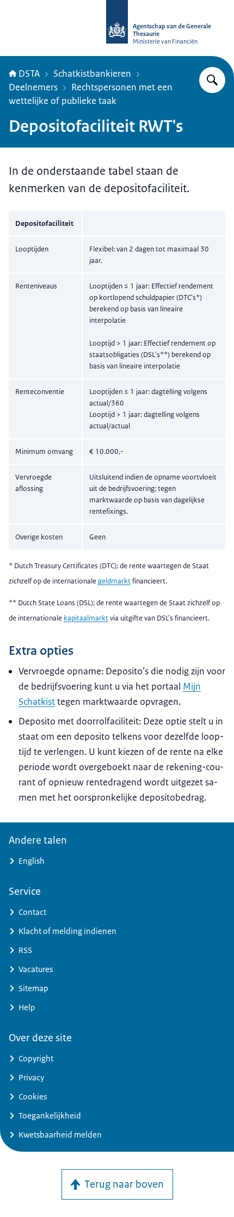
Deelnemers (33, 87)
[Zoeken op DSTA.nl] (212, 80)
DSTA (29, 73)
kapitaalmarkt (86, 618)
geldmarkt (114, 581)
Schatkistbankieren (92, 73)
